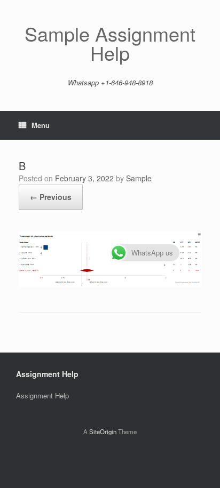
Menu (41, 125)
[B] (110, 284)
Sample (139, 178)
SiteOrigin (102, 431)
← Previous (51, 196)
